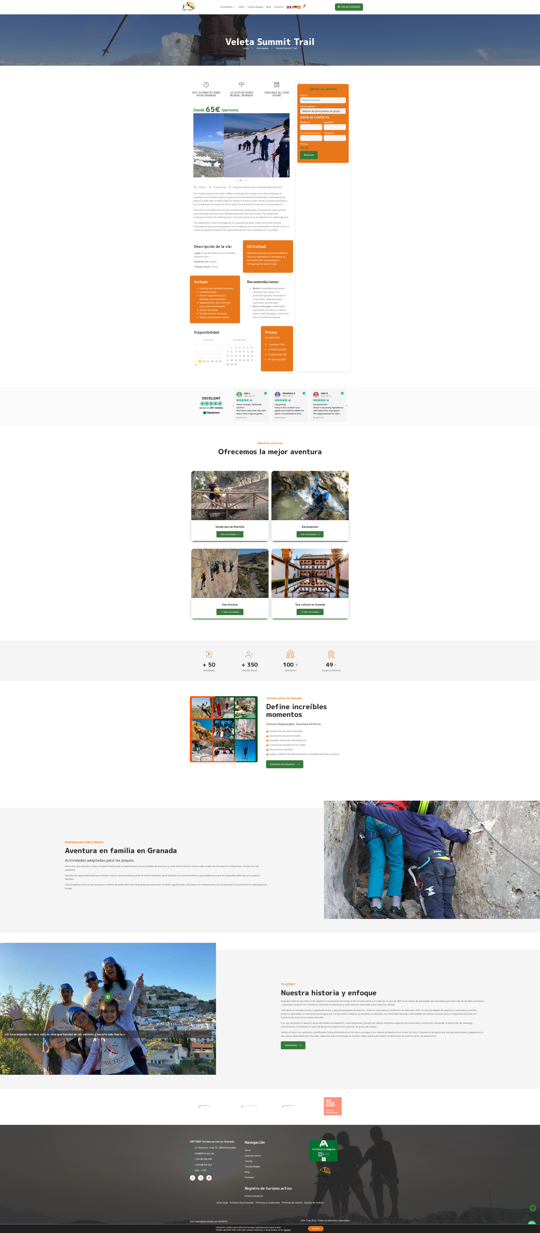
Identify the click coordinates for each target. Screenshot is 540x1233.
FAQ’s (241, 6)
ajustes (287, 1230)
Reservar (309, 154)
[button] (196, 146)
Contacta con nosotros (282, 764)
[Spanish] (299, 6)
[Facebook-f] (192, 1178)
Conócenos (291, 1045)
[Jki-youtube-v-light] (209, 1178)
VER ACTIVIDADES (350, 6)
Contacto (279, 6)
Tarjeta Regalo (255, 6)
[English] (288, 6)
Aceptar (315, 1228)
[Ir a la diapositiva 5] (245, 180)
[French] (292, 6)
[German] (295, 6)
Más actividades (228, 534)
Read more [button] (240, 417)
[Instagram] (200, 1178)
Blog (268, 6)
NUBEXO (223, 1221)
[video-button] (108, 997)
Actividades (226, 6)
